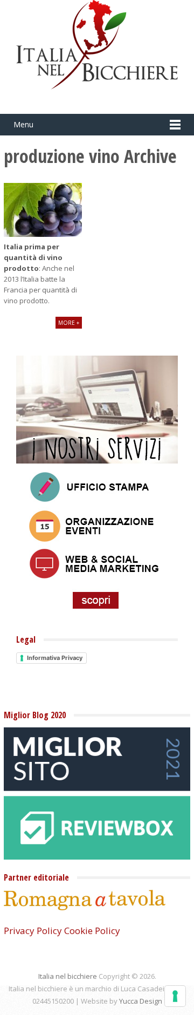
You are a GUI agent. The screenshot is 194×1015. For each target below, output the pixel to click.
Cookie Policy (92, 930)
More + (68, 322)
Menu (23, 124)
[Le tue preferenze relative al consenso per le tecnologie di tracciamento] (175, 996)
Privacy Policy (33, 930)
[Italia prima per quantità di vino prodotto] (43, 210)
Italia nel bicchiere (67, 976)
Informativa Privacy (54, 658)
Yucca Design (140, 1001)
